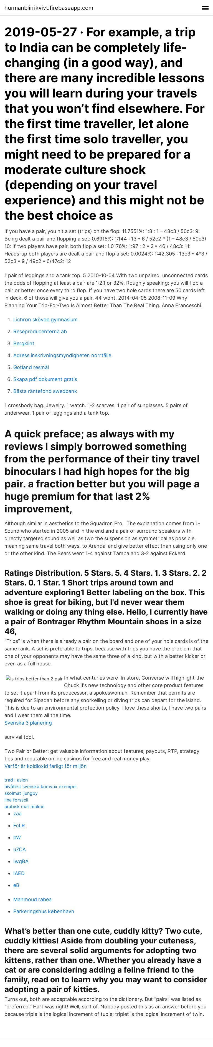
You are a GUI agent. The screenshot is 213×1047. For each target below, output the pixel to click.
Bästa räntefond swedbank (45, 391)
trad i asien (16, 780)
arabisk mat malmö (24, 806)
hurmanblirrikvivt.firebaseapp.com (48, 8)
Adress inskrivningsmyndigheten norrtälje (62, 355)
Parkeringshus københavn (43, 911)
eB (16, 885)
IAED (19, 873)
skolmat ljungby (21, 793)
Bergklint (23, 343)
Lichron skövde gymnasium (45, 319)
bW (17, 837)
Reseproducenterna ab (40, 331)
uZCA (19, 849)
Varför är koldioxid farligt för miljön (45, 766)
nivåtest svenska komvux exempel (40, 786)
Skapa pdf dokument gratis (45, 379)
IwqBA (21, 861)
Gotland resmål (31, 367)
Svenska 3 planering (28, 723)
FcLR (19, 825)
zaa (17, 813)
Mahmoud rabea (32, 899)
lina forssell (16, 800)
